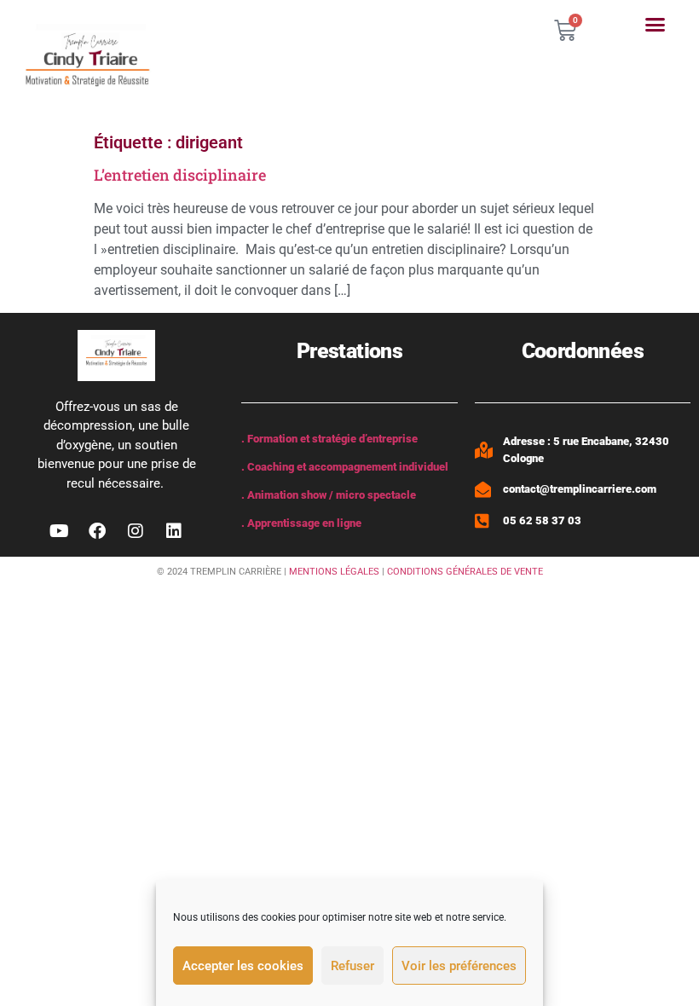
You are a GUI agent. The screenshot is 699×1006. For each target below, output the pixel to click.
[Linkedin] (174, 531)
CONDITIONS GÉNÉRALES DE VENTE (465, 571)
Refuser (352, 966)
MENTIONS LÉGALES (334, 571)
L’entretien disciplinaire (180, 175)
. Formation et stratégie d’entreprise (329, 438)
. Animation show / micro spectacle (328, 495)
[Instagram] (135, 531)
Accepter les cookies (242, 966)
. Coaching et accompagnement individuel (344, 466)
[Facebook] (97, 531)
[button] (654, 25)
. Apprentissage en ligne (301, 523)
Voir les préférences (459, 966)
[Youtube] (59, 531)
